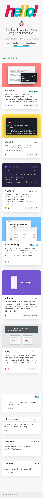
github (37, 397)
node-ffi (22, 201)
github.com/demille (21, 45)
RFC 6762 (8, 150)
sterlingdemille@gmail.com (24, 43)
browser (8, 99)
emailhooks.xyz (13, 244)
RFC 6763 (17, 150)
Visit (37, 245)
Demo (36, 191)
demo (37, 419)
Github (31, 91)
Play (36, 91)
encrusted (10, 90)
